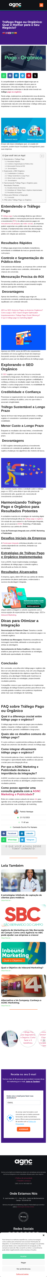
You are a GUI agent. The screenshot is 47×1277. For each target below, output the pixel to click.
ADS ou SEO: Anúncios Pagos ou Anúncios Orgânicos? (22, 310)
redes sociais (28, 224)
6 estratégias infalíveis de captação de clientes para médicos (21, 896)
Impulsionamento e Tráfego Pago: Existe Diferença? (20, 315)
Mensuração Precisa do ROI (16, 166)
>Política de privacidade (23, 1178)
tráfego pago (7, 216)
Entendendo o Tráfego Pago (14, 159)
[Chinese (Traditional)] (3, 33)
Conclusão (10, 197)
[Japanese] (9, 33)
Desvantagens (12, 168)
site (36, 799)
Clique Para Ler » (6, 900)
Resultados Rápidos (13, 161)
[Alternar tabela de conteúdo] (40, 156)
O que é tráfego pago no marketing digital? (17, 318)
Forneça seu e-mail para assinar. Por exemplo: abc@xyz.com (21, 1107)
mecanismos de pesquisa (10, 224)
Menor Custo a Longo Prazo (16, 178)
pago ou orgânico (14, 92)
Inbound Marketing (8, 615)
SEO (5, 374)
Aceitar (23, 1256)
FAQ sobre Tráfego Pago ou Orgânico (17, 200)
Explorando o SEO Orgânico (14, 171)
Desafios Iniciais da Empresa (16, 188)
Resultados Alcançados (14, 192)
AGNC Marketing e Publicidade (21, 793)
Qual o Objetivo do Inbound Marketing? (22, 967)
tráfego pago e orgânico (34, 519)
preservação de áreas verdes (25, 1207)
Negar (23, 1263)
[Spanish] (15, 33)
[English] (6, 33)
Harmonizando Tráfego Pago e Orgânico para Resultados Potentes (20, 184)
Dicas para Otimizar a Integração (16, 195)
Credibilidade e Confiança (15, 173)
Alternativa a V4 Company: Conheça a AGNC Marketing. (21, 1001)
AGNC (19, 524)
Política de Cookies (22, 1274)
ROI (14, 221)
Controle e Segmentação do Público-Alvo (20, 164)
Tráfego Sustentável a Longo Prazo (18, 176)
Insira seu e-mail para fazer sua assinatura (20, 1097)
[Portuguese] (12, 33)
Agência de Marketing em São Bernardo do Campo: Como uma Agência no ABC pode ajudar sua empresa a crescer (22, 932)
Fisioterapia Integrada (11, 543)
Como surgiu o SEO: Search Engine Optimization (19, 313)
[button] (43, 1235)
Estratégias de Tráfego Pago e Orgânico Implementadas (24, 190)
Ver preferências (23, 1269)
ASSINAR (23, 1129)
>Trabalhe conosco (23, 1181)
